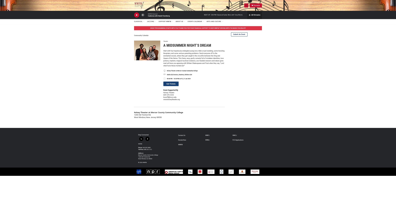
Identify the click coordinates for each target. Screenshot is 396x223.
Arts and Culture (214, 21)
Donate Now (182, 140)
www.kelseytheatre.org (171, 99)
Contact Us (181, 135)
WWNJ (207, 140)
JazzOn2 (150, 21)
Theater (165, 41)
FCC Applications (238, 140)
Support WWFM (165, 21)
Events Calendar (195, 21)
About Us (179, 21)
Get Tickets (171, 84)
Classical (138, 21)
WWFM (140, 144)
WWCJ (235, 135)
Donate (256, 5)
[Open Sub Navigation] (144, 21)
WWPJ (207, 135)
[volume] (143, 15)
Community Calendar (141, 35)
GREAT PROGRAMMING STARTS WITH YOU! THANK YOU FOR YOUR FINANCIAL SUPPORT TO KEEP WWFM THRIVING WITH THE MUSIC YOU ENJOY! (198, 28)
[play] (136, 15)
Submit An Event (239, 34)
